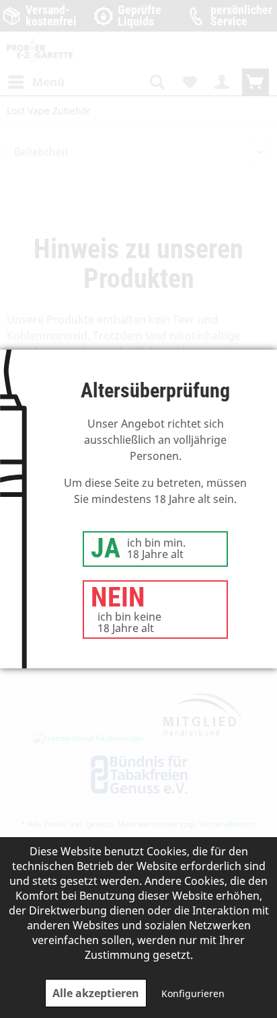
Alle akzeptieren (95, 993)
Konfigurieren (193, 993)
